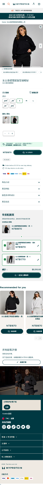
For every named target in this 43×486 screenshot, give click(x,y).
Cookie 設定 (7, 413)
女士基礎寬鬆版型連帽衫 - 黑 (16, 22)
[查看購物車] (39, 4)
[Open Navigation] (3, 4)
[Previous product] (36, 338)
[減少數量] (5, 133)
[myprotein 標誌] (21, 4)
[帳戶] (34, 4)
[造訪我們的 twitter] (23, 427)
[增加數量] (12, 133)
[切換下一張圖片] (40, 45)
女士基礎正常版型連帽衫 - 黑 (12, 316)
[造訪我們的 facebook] (9, 427)
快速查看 (13, 331)
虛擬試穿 (35, 92)
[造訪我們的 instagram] (4, 427)
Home (4, 22)
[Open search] (8, 4)
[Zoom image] (40, 26)
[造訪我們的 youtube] (18, 427)
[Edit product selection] (38, 246)
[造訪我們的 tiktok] (14, 427)
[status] (8, 133)
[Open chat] (28, 427)
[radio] (5, 101)
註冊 (7, 407)
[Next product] (40, 338)
